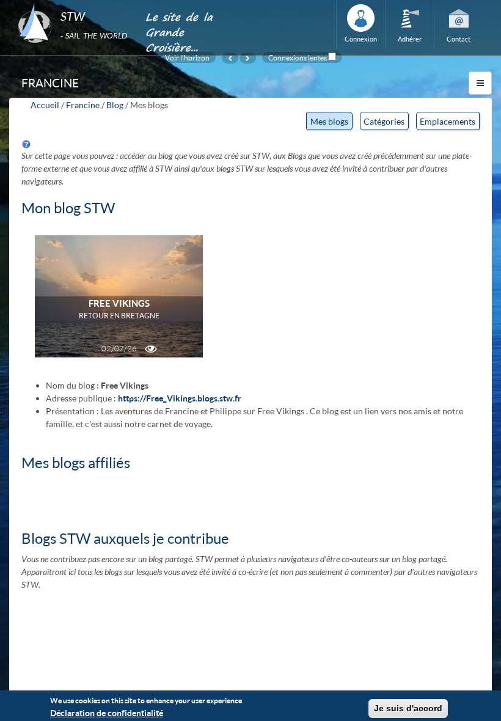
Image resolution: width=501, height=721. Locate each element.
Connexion (361, 39)
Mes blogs (331, 123)
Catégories (384, 121)
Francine (83, 105)
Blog (114, 105)
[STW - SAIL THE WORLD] (74, 3)
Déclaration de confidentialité (106, 713)
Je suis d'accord (408, 708)
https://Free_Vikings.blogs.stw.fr (179, 398)
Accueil (45, 105)
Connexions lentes (297, 57)
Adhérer (410, 39)
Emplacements (447, 121)
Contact (458, 39)
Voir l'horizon (187, 57)
